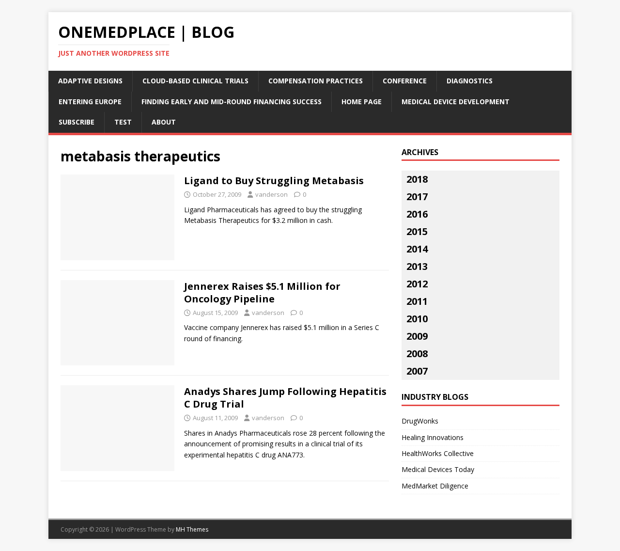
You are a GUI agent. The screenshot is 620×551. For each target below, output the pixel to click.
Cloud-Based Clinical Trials (195, 80)
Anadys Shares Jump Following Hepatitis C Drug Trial (285, 397)
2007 (417, 371)
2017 (417, 196)
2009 (417, 336)
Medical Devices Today (438, 469)
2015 (417, 231)
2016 (417, 213)
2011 (417, 301)
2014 (417, 248)
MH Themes (192, 529)
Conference (405, 80)
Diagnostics (470, 80)
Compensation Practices (315, 80)
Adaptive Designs (90, 80)
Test (123, 121)
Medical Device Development (456, 101)
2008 (417, 353)
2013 (417, 266)
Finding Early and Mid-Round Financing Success (231, 101)
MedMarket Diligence (435, 485)
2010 (417, 318)
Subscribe (76, 121)
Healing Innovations (433, 437)
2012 (417, 283)
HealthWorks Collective (438, 453)
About (164, 121)
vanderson (271, 194)
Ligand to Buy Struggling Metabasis (274, 180)
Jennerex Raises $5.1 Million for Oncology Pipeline (262, 292)
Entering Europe (90, 101)
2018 (417, 179)
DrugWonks (420, 420)
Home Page (361, 101)
